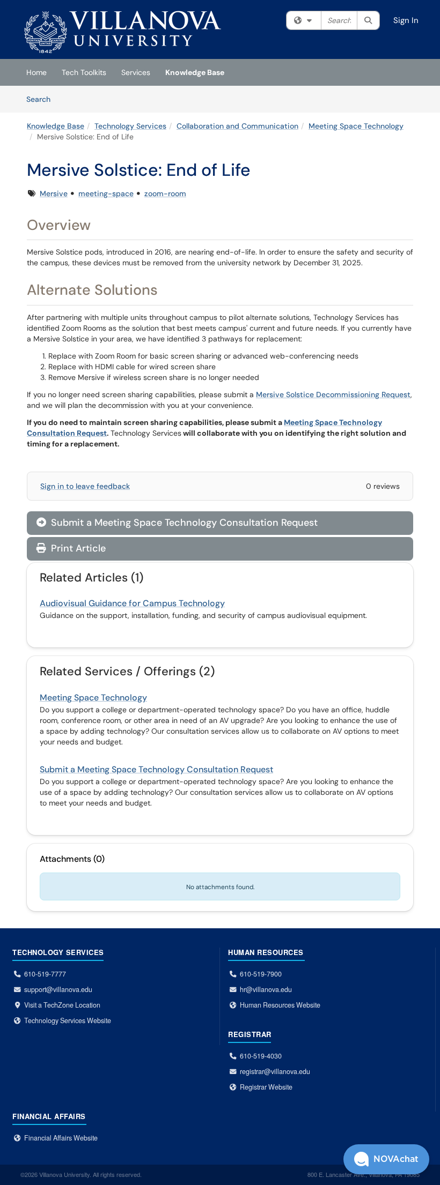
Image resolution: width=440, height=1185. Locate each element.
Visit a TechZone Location (62, 1005)
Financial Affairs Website (61, 1138)
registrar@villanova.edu (275, 1071)
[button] (386, 1159)
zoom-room (165, 193)
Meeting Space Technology (356, 126)
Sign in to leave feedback (85, 486)
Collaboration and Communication (237, 126)
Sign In (406, 20)
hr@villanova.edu (266, 989)
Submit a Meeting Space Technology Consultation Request (177, 522)
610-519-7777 (45, 974)
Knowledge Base (194, 72)
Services (135, 72)
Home (36, 72)
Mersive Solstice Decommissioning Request (333, 394)
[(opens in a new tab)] (122, 32)
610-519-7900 (261, 974)
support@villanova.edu (58, 989)
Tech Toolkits (84, 72)
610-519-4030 (261, 1056)
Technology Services (130, 126)
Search (42, 99)
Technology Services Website (67, 1020)
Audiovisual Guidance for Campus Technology (132, 603)
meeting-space (106, 193)
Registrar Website (266, 1087)
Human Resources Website (280, 1005)
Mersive (54, 193)
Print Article (77, 548)
